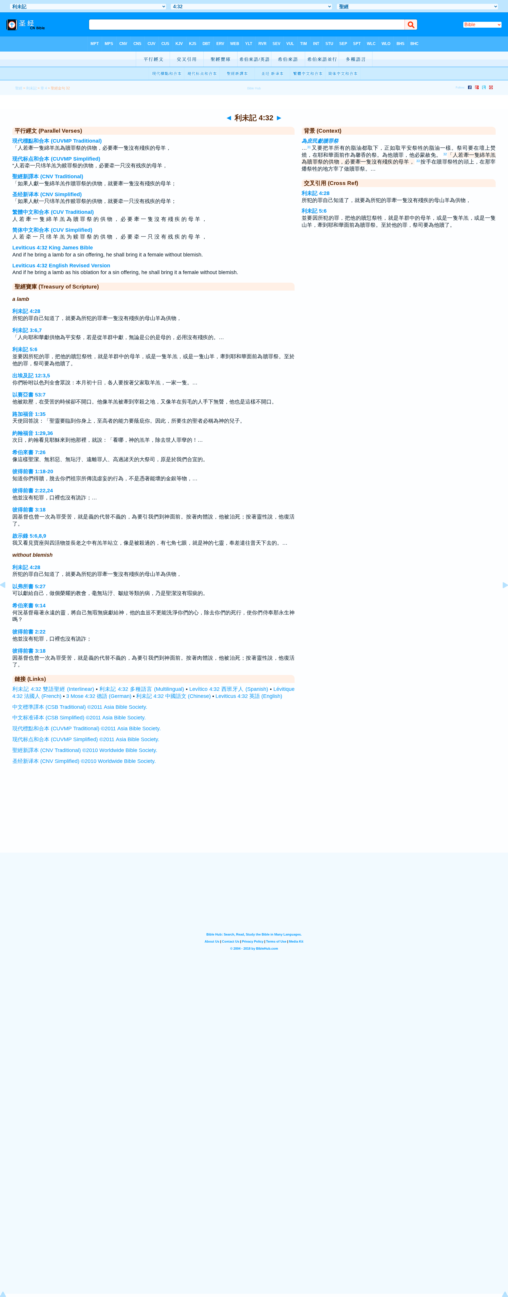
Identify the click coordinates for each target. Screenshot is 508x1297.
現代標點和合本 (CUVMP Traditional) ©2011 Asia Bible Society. (86, 728)
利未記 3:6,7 (27, 330)
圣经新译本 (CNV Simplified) (47, 194)
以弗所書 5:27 (29, 586)
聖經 (18, 88)
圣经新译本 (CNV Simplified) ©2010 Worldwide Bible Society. (84, 761)
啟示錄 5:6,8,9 (29, 536)
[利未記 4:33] (500, 598)
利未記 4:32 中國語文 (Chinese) (173, 696)
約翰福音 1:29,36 (32, 433)
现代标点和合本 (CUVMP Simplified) (56, 159)
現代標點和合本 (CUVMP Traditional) (57, 141)
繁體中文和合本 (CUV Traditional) (53, 212)
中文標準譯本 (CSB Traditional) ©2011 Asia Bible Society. (79, 707)
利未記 (31, 88)
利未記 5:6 (24, 349)
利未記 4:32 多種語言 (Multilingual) (141, 689)
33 (418, 161)
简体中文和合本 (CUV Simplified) (52, 230)
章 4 (44, 88)
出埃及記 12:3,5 (31, 376)
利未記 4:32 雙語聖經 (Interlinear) (53, 689)
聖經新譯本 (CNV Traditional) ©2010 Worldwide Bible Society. (84, 750)
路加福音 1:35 (29, 414)
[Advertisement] (254, 816)
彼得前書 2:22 (29, 632)
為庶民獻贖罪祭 (320, 141)
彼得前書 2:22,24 (32, 491)
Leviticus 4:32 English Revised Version (61, 266)
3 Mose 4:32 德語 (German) (98, 696)
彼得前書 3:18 (29, 510)
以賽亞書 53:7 (29, 395)
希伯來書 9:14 (29, 606)
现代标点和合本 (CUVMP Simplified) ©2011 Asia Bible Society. (85, 739)
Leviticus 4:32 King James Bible (52, 248)
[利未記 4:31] (7, 598)
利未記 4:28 (26, 311)
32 (445, 154)
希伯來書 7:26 (29, 452)
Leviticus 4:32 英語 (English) (248, 696)
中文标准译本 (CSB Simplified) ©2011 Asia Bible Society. (79, 718)
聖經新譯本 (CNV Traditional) (47, 176)
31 (309, 147)
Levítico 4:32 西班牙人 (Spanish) (228, 689)
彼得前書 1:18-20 (32, 471)
